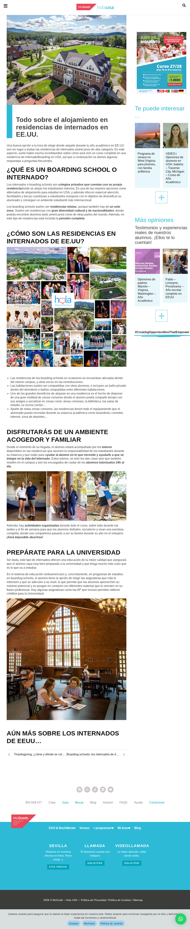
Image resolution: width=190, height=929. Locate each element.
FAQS (123, 802)
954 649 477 (33, 802)
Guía (65, 802)
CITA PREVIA (58, 867)
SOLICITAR (94, 863)
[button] (180, 919)
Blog (93, 802)
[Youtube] (111, 790)
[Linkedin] (103, 790)
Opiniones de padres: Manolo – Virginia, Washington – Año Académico (147, 290)
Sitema (137, 900)
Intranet (108, 802)
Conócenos (157, 802)
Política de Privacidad (93, 900)
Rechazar (89, 923)
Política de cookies (112, 923)
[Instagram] (87, 790)
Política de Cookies (119, 900)
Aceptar (73, 923)
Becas (79, 802)
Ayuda (138, 802)
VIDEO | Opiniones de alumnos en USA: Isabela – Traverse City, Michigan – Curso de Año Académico (175, 168)
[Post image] (147, 135)
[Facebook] (79, 790)
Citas (52, 802)
